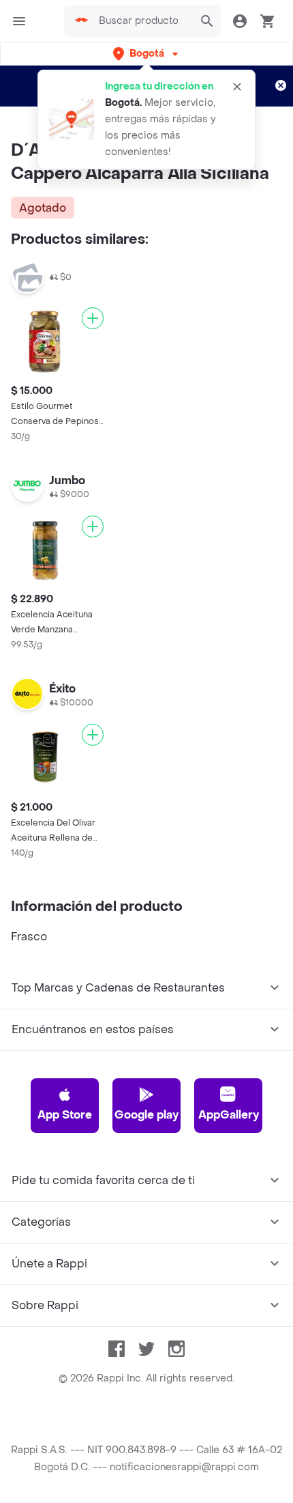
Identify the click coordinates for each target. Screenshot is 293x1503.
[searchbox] (142, 21)
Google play (146, 1115)
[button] (146, 53)
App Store (64, 1115)
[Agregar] (93, 318)
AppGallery (228, 1115)
